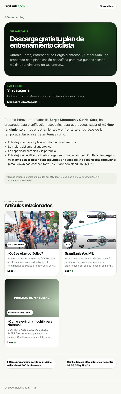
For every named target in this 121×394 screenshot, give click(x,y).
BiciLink (14, 6)
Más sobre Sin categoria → (23, 101)
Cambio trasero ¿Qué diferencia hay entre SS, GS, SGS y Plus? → (90, 364)
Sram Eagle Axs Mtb (79, 253)
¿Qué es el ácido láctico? (25, 253)
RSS (34, 387)
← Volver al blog (14, 17)
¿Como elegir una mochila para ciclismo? (29, 323)
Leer (11, 270)
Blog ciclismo (107, 6)
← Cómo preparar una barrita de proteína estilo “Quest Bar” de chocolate (29, 364)
